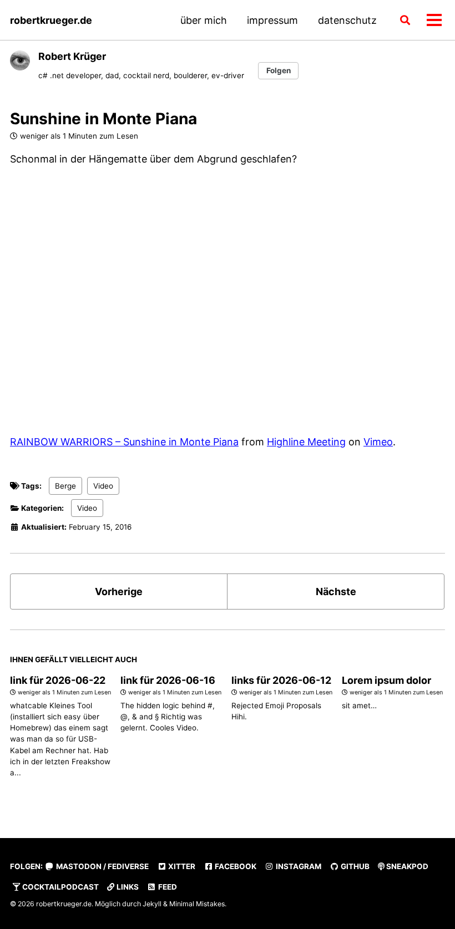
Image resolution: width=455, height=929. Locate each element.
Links (127, 886)
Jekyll (152, 904)
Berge (65, 485)
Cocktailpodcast (60, 886)
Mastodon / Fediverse (101, 866)
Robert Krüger (72, 56)
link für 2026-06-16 (167, 680)
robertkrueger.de (51, 20)
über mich (203, 20)
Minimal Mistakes (197, 904)
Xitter (180, 866)
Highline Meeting (306, 442)
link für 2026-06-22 (57, 680)
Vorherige (119, 591)
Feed (166, 886)
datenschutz (347, 20)
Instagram (297, 866)
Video (103, 485)
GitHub (354, 866)
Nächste (336, 591)
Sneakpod (406, 866)
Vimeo (378, 442)
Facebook (234, 866)
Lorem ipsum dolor (386, 680)
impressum (272, 20)
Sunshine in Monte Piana (103, 118)
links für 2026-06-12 (281, 680)
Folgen (278, 70)
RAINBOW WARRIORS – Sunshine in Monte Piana (124, 442)
